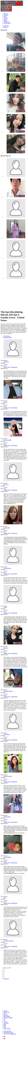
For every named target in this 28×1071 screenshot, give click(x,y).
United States (14, 367)
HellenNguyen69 (8, 776)
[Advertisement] (14, 295)
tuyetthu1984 (7, 527)
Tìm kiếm (6, 15)
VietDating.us (13, 1033)
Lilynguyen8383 (7, 440)
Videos (5, 20)
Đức (5, 1025)
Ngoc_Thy (6, 484)
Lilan (5, 897)
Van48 (5, 607)
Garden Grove (7, 367)
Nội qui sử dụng (7, 1031)
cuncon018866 (7, 857)
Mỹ (4, 1019)
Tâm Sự (5, 19)
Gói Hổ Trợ (6, 1012)
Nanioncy (6, 648)
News (5, 1013)
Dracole (5, 402)
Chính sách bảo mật (8, 1032)
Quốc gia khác (7, 1028)
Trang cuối (6, 978)
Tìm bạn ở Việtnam (8, 1017)
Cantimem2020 (7, 568)
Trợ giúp (6, 17)
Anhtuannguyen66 (8, 691)
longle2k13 (6, 361)
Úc (4, 1020)
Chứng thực (6, 21)
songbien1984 (7, 816)
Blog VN (6, 1015)
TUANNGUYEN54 (8, 941)
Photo (5, 16)
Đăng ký (6, 13)
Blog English (7, 1016)
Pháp (5, 1024)
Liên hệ (5, 1010)
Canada (5, 1021)
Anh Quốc (6, 1023)
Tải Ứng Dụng (7, 23)
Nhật (5, 1027)
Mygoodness (7, 734)
